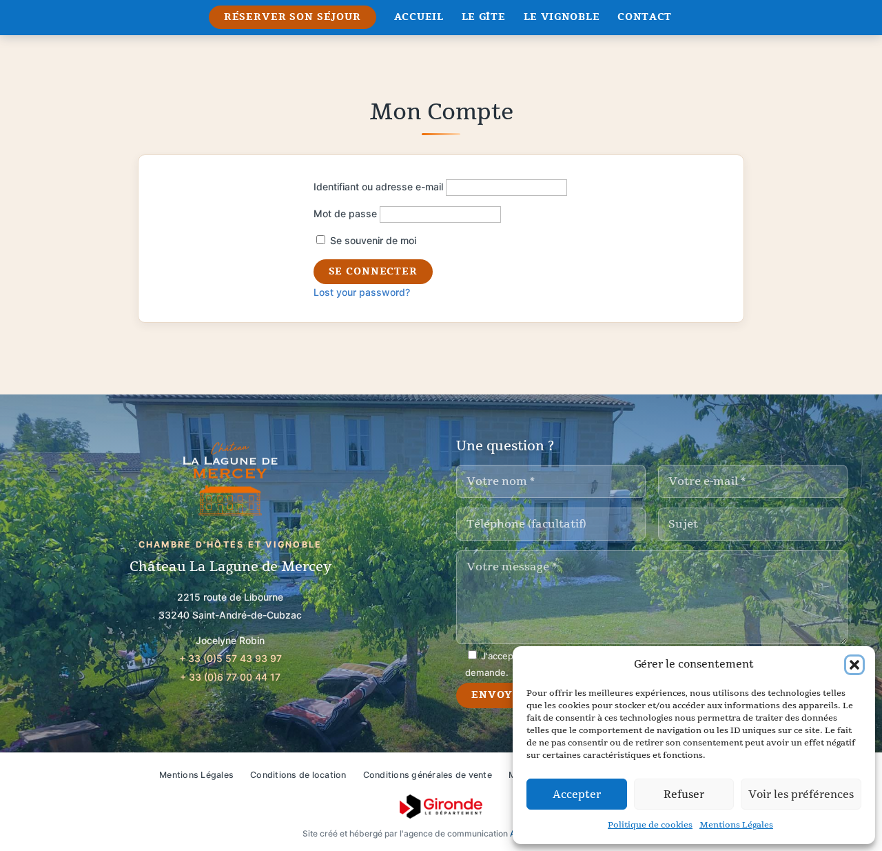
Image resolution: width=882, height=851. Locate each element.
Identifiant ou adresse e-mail (378, 186)
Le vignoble (562, 16)
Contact (644, 16)
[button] (854, 665)
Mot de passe (345, 213)
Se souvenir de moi (371, 240)
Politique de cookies (650, 824)
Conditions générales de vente (427, 775)
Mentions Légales (736, 824)
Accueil (419, 16)
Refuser (684, 794)
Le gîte (484, 16)
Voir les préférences (801, 794)
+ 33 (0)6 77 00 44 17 (230, 677)
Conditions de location (298, 775)
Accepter (577, 794)
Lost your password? (362, 292)
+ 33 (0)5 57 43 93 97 (230, 658)
